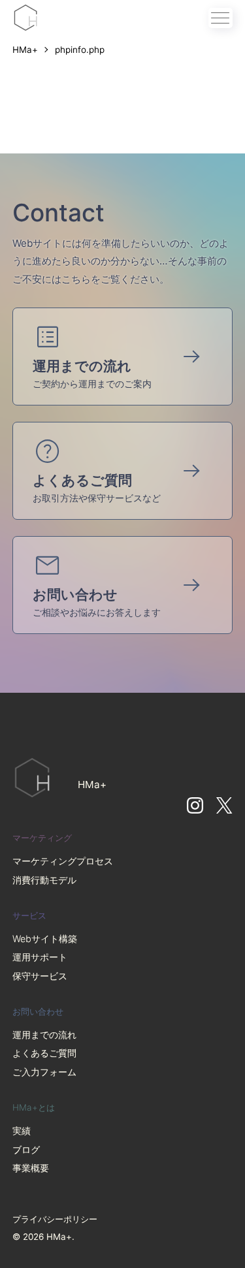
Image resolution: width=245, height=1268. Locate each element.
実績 (21, 1130)
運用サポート (39, 956)
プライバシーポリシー (54, 1219)
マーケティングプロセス (62, 860)
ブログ (26, 1149)
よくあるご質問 (44, 1052)
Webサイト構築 (44, 938)
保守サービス (39, 975)
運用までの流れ (44, 1034)
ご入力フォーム (44, 1071)
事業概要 (30, 1167)
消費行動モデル (44, 879)
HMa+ (26, 49)
